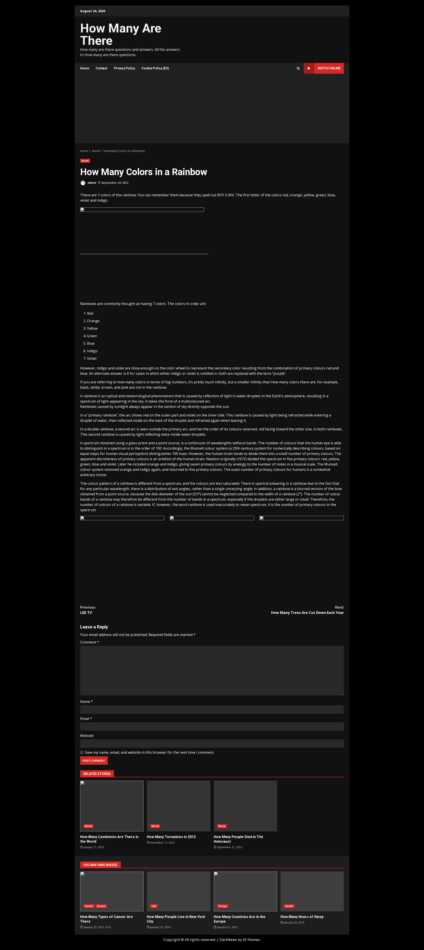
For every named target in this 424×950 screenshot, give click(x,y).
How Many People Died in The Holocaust (245, 806)
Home (84, 68)
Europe (222, 906)
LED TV (87, 610)
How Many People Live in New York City (178, 891)
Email (86, 718)
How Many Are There (120, 34)
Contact (101, 68)
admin (91, 183)
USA (153, 906)
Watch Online (329, 68)
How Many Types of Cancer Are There (112, 891)
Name (86, 701)
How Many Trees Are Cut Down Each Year (307, 610)
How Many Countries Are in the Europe (245, 891)
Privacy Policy (124, 68)
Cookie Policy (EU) (155, 68)
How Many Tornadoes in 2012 (178, 806)
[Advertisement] (212, 110)
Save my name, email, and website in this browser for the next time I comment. (149, 752)
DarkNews (228, 939)
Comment (89, 642)
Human (101, 906)
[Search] (298, 68)
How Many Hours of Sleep (312, 891)
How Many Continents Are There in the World (112, 806)
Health (89, 906)
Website (87, 735)
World (85, 160)
